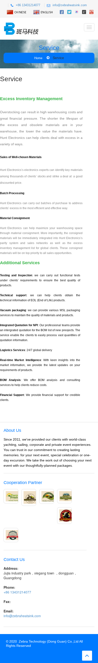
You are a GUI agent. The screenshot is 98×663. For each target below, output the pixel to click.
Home (38, 58)
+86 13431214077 (28, 5)
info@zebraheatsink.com (70, 5)
